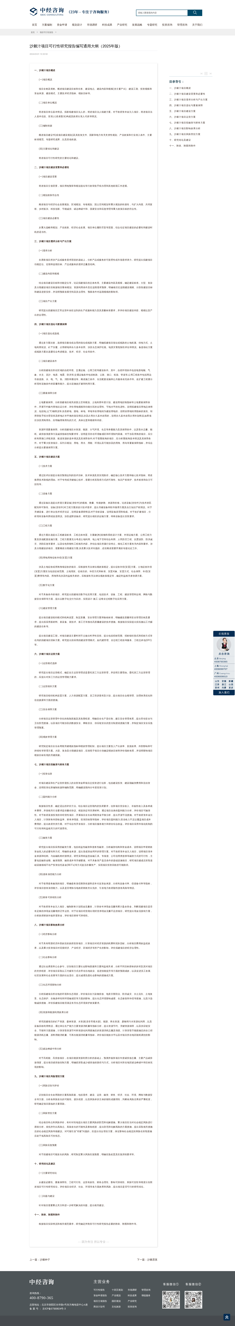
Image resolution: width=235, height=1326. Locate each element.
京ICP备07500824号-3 (54, 1308)
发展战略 (137, 24)
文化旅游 (116, 1307)
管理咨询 (182, 24)
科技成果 (107, 24)
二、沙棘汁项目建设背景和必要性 (187, 94)
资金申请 (62, 24)
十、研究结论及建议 (180, 140)
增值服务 (145, 1295)
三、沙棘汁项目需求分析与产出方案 (188, 99)
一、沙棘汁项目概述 (180, 88)
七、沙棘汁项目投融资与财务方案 (187, 122)
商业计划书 (99, 1307)
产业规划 (116, 1295)
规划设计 (77, 24)
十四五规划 (117, 1290)
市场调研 (92, 24)
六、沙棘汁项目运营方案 (182, 117)
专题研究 (152, 24)
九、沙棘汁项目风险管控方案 (184, 134)
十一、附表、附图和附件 (182, 145)
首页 (34, 24)
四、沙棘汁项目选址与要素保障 (186, 105)
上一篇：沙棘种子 (40, 1259)
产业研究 (122, 24)
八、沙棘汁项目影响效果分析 (184, 128)
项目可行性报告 (46, 32)
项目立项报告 (100, 1301)
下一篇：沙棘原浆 (147, 1259)
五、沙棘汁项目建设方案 (182, 111)
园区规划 (116, 1301)
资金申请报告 (100, 1295)
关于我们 (197, 24)
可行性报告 (99, 1290)
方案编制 (47, 24)
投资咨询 (167, 24)
